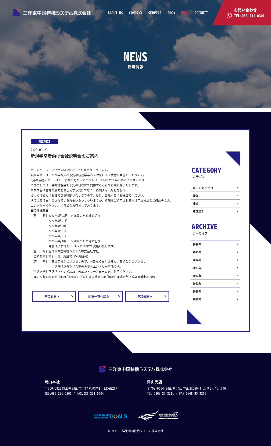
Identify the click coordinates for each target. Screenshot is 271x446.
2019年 (197, 299)
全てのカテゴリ (203, 188)
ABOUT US (115, 13)
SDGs (171, 13)
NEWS (185, 13)
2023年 (197, 268)
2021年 (197, 283)
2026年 (197, 244)
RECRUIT (201, 13)
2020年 (197, 291)
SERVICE (155, 13)
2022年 (197, 276)
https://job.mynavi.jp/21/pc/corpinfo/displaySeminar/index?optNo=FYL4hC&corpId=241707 (93, 276)
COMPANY (135, 13)
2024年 (197, 260)
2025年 (197, 252)
